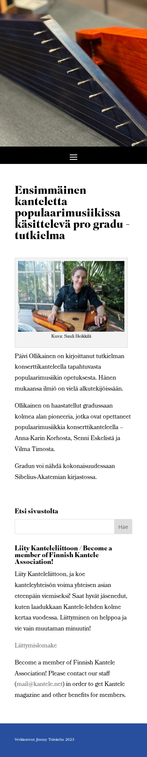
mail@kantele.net (40, 685)
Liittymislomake (36, 646)
